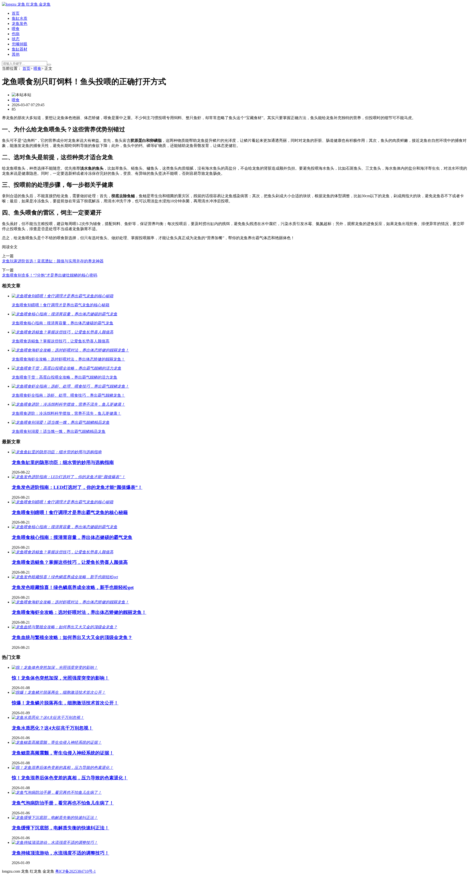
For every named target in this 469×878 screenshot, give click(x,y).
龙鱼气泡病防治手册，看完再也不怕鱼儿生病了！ (63, 803)
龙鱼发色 (19, 23)
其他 (16, 54)
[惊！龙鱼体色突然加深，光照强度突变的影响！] (55, 667)
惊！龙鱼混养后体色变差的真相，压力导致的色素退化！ (70, 777)
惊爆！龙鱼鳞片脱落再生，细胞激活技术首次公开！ (65, 702)
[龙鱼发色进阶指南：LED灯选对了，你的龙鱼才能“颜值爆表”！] (68, 477)
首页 (16, 13)
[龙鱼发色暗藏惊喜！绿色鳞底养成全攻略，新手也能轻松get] (65, 577)
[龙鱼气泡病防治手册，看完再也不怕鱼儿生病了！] (57, 792)
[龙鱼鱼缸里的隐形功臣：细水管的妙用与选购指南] (57, 452)
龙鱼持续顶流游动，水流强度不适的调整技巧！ (60, 853)
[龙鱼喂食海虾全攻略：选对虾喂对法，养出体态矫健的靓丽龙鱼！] (70, 602)
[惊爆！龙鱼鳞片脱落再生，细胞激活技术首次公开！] (59, 692)
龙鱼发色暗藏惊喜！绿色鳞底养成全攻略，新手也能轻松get (73, 587)
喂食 (16, 29)
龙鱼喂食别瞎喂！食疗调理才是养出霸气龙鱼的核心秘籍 (70, 512)
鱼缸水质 (19, 18)
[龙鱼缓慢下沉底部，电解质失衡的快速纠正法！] (55, 818)
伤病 (16, 34)
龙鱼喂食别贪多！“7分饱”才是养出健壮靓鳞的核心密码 (49, 275)
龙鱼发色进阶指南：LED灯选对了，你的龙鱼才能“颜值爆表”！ (77, 487)
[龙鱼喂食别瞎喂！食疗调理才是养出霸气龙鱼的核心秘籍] (62, 502)
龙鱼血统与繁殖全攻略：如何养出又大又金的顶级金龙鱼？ (72, 637)
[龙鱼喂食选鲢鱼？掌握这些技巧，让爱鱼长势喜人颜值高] (62, 552)
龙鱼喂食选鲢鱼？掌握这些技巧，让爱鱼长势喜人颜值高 (70, 562)
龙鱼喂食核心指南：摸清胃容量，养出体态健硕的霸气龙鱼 (72, 537)
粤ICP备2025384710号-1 (75, 871)
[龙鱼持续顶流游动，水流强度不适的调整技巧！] (55, 842)
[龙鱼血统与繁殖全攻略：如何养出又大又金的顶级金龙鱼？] (64, 627)
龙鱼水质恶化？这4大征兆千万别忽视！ (52, 728)
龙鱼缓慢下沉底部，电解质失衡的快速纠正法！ (60, 827)
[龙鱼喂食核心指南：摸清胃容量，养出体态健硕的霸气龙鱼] (64, 527)
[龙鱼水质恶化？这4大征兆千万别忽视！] (48, 717)
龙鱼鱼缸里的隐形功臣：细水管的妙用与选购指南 (63, 462)
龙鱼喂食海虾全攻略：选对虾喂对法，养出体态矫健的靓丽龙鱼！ (79, 612)
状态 (16, 39)
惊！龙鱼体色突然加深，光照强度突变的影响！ (60, 678)
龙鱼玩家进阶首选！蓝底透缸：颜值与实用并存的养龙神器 (53, 261)
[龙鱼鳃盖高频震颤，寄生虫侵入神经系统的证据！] (57, 742)
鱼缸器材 (19, 49)
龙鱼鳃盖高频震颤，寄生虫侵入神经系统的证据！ (63, 752)
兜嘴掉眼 (19, 44)
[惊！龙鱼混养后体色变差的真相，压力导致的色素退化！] (62, 767)
